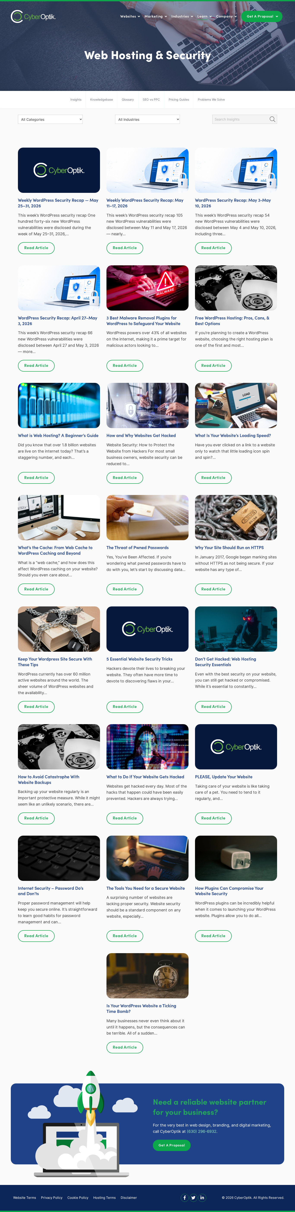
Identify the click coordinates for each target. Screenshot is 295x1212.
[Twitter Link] (194, 1198)
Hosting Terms (104, 1198)
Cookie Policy (77, 1198)
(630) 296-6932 (201, 1131)
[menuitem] (131, 16)
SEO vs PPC (151, 99)
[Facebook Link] (185, 1198)
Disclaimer (129, 1198)
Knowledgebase (101, 99)
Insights (75, 99)
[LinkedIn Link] (202, 1198)
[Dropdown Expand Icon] (139, 17)
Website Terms (24, 1198)
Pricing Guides (179, 99)
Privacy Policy (51, 1198)
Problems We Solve (211, 99)
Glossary (128, 99)
